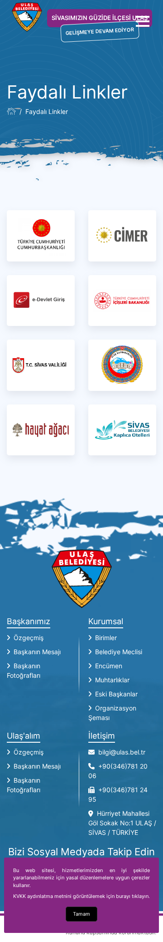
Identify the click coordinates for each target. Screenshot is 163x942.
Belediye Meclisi (118, 652)
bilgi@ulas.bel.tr (121, 752)
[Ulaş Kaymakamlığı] (122, 365)
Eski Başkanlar (116, 694)
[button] (142, 21)
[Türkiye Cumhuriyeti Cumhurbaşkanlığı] (41, 235)
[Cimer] (122, 235)
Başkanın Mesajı (37, 652)
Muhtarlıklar (112, 680)
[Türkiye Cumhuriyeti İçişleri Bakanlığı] (122, 300)
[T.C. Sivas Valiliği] (41, 365)
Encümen (108, 666)
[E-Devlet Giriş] (41, 300)
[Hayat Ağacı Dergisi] (41, 430)
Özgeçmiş (28, 637)
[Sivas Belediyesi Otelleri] (122, 430)
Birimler (106, 637)
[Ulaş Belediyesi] (11, 111)
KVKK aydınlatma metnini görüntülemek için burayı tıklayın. (81, 896)
